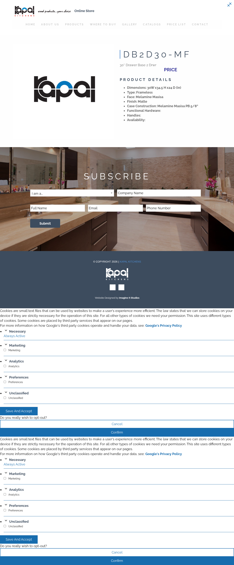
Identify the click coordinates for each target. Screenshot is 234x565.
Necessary (17, 331)
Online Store (84, 11)
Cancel (117, 424)
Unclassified (19, 393)
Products (74, 24)
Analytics (16, 361)
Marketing (17, 345)
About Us (50, 24)
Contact (200, 24)
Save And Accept (19, 411)
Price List (176, 24)
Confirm (117, 432)
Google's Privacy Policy (163, 325)
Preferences (19, 377)
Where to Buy (103, 24)
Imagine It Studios (129, 297)
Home (30, 24)
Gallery (129, 24)
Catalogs (152, 24)
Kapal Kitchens (130, 261)
